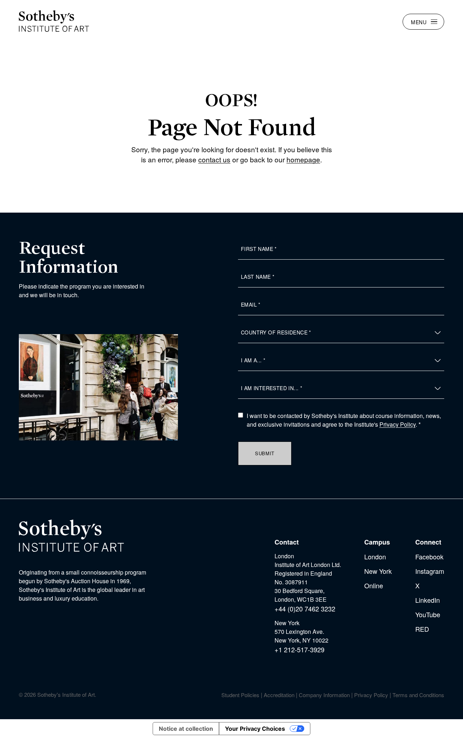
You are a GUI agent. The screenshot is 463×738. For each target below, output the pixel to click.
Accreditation (279, 695)
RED (422, 629)
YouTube (427, 614)
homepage (303, 159)
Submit (265, 453)
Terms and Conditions (418, 695)
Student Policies (240, 695)
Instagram (429, 571)
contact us (214, 159)
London (375, 556)
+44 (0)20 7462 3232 (305, 608)
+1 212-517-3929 (299, 649)
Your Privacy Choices (255, 728)
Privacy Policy (397, 424)
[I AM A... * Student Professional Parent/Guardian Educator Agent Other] (341, 360)
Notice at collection (186, 728)
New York (378, 571)
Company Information (324, 695)
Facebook (429, 556)
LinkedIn (427, 600)
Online (373, 585)
